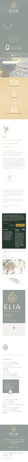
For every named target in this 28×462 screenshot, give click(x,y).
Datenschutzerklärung (15, 220)
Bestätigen (12, 225)
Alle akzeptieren (20, 225)
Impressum (5, 223)
